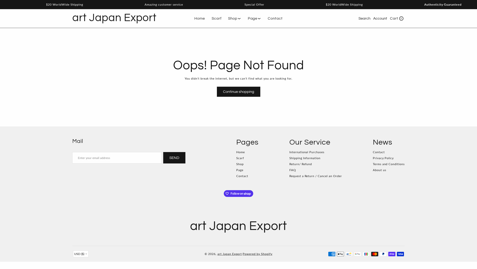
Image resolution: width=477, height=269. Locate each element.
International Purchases (306, 152)
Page (239, 170)
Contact (242, 176)
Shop (240, 164)
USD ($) (79, 254)
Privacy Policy (383, 158)
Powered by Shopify (257, 254)
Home (240, 152)
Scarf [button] (217, 18)
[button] (234, 18)
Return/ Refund (300, 164)
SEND (174, 158)
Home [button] (199, 18)
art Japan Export (229, 254)
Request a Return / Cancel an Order (315, 176)
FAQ (292, 170)
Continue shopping (238, 92)
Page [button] (253, 18)
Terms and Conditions (389, 164)
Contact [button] (275, 18)
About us (379, 170)
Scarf (240, 158)
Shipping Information (304, 158)
